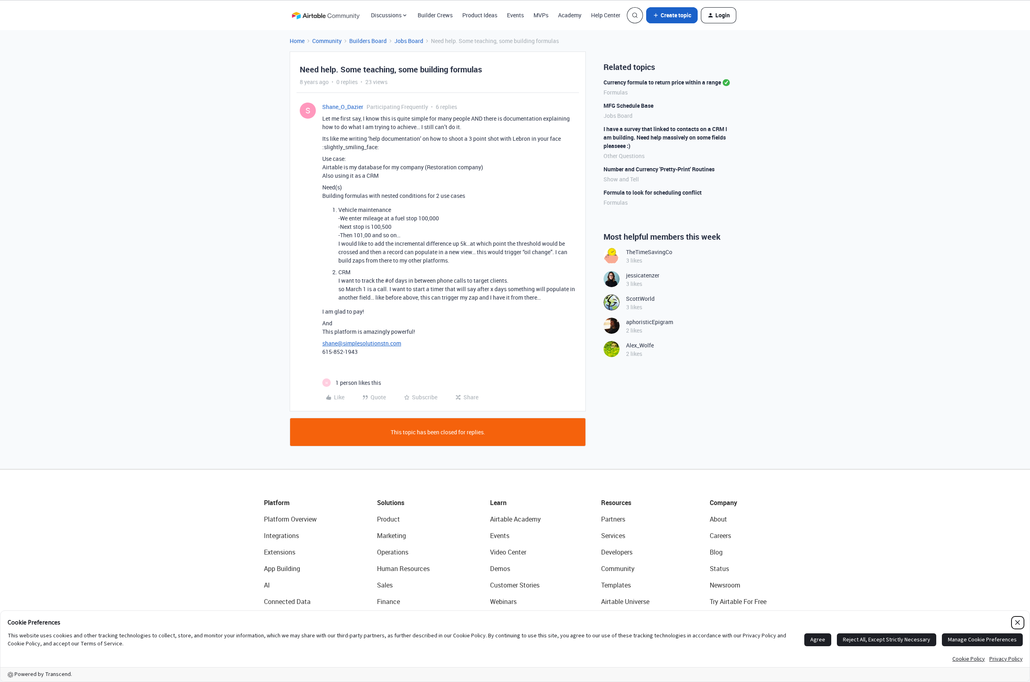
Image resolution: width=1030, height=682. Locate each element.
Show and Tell (621, 179)
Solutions (390, 502)
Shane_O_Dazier (342, 107)
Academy (569, 15)
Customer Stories (515, 585)
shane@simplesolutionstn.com (361, 343)
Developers (616, 552)
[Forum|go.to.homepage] (325, 15)
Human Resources (403, 568)
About (718, 519)
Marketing (391, 535)
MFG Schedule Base (628, 105)
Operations (392, 552)
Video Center (508, 552)
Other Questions (624, 156)
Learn (498, 502)
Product (388, 519)
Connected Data (287, 601)
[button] (672, 15)
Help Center (605, 15)
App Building (282, 568)
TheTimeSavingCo (649, 252)
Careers (720, 535)
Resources (616, 502)
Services (613, 535)
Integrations (281, 535)
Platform (277, 502)
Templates (616, 585)
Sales (385, 585)
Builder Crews (435, 15)
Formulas (616, 92)
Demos (500, 568)
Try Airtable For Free (738, 601)
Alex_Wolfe (640, 345)
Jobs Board (408, 41)
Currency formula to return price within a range (662, 82)
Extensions (279, 552)
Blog (716, 552)
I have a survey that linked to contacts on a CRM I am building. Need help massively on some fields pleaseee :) (665, 137)
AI (267, 585)
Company (723, 502)
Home (297, 41)
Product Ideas (479, 15)
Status (719, 568)
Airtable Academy (515, 519)
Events (515, 15)
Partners (613, 519)
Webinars (503, 601)
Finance (388, 601)
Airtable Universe (625, 601)
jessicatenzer (642, 275)
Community (327, 41)
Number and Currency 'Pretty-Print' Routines (659, 169)
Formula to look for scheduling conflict (653, 192)
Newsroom (725, 585)
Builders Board (368, 41)
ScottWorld (640, 298)
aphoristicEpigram (649, 322)
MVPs (541, 15)
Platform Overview (290, 519)
